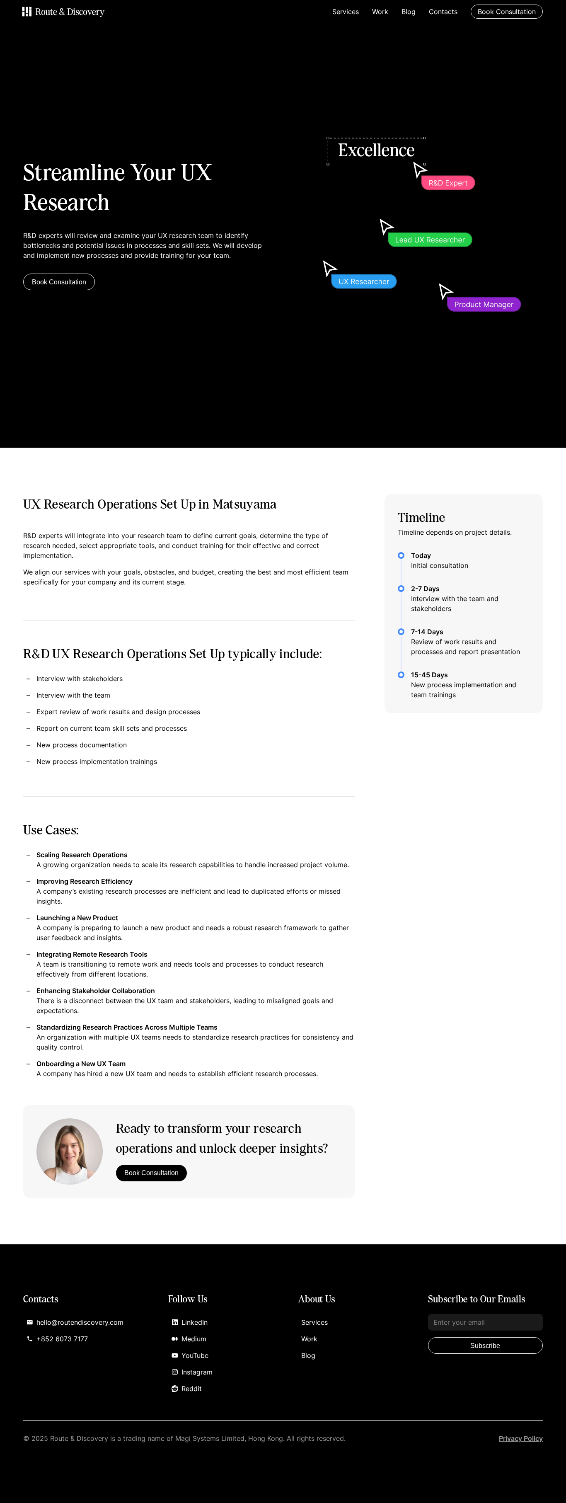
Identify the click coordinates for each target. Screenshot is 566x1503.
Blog (409, 11)
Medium (193, 1339)
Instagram (197, 1372)
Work (380, 11)
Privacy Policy (521, 1438)
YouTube (194, 1355)
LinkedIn (194, 1322)
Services (345, 11)
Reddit (191, 1388)
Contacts (443, 11)
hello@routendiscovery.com (79, 1322)
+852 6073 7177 (62, 1339)
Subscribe (485, 1345)
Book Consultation (59, 282)
